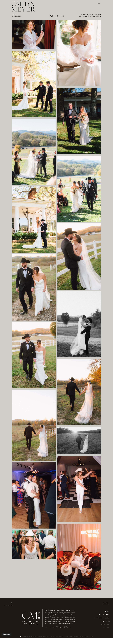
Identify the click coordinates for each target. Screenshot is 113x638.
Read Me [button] (7, 634)
